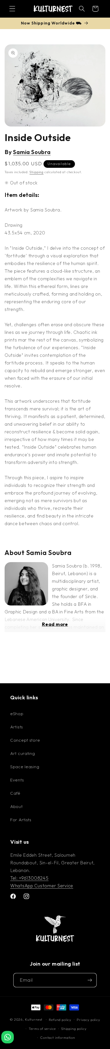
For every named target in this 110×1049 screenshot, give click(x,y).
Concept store (25, 740)
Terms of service (42, 1029)
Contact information (57, 1037)
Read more (55, 624)
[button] (12, 9)
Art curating (22, 753)
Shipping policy (74, 1029)
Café (15, 793)
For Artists (20, 819)
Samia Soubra (31, 152)
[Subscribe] (89, 980)
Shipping (36, 172)
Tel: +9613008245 (29, 878)
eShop (17, 713)
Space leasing (24, 766)
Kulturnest (34, 1019)
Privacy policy (88, 1020)
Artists (16, 726)
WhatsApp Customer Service (41, 886)
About (16, 806)
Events (17, 779)
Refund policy (60, 1020)
